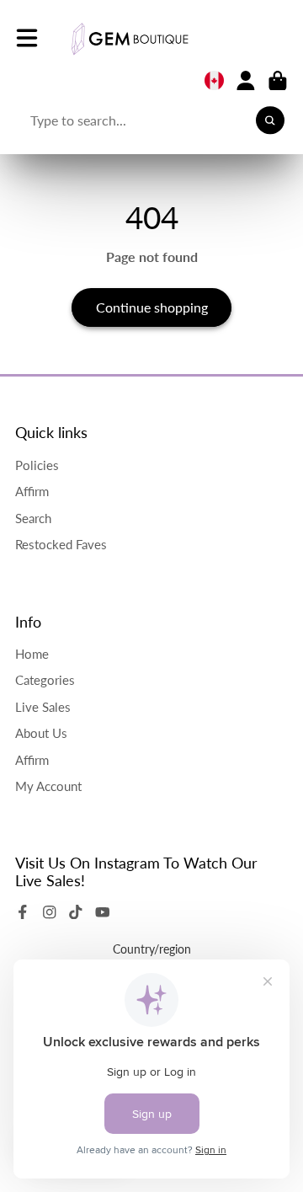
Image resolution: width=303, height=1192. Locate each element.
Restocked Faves (61, 544)
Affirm (32, 491)
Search (33, 518)
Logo (129, 38)
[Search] (270, 120)
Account (246, 81)
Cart (278, 81)
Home (32, 653)
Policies (37, 465)
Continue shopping (152, 307)
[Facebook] (22, 912)
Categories (45, 679)
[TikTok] (75, 912)
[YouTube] (102, 912)
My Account (48, 786)
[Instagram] (49, 912)
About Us (41, 732)
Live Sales (43, 706)
